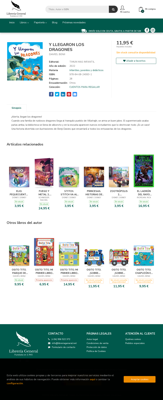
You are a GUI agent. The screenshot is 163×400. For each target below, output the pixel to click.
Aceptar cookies (140, 379)
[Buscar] (113, 9)
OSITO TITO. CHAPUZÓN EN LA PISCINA (144, 271)
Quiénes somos (133, 339)
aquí (92, 379)
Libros (23, 22)
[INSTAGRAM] (152, 30)
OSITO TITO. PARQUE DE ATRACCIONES (19, 271)
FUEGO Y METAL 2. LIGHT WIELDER (44, 193)
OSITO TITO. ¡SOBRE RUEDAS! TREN (94, 271)
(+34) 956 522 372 (60, 339)
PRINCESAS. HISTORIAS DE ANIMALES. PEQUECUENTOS (94, 193)
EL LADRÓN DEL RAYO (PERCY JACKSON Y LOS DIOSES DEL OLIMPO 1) (144, 193)
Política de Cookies (96, 351)
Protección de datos (97, 347)
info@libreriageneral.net (64, 343)
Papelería (39, 22)
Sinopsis (16, 108)
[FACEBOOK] (147, 30)
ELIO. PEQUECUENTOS (19, 193)
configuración (15, 383)
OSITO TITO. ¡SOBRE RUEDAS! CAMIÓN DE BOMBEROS (119, 271)
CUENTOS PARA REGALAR (84, 87)
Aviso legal (92, 339)
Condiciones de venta (97, 343)
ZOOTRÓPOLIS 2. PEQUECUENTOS (119, 193)
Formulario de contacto (63, 347)
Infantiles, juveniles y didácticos (86, 70)
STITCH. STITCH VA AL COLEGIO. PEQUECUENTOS (69, 193)
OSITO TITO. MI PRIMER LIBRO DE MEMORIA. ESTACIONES (69, 271)
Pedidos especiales (135, 343)
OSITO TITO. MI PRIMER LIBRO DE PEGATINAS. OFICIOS (44, 271)
